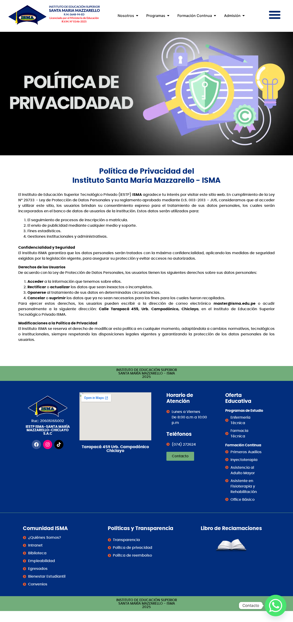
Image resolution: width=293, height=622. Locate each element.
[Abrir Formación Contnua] (215, 15)
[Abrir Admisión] (243, 15)
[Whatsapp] (275, 605)
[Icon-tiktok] (58, 444)
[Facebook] (36, 444)
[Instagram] (47, 444)
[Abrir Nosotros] (137, 15)
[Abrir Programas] (168, 15)
